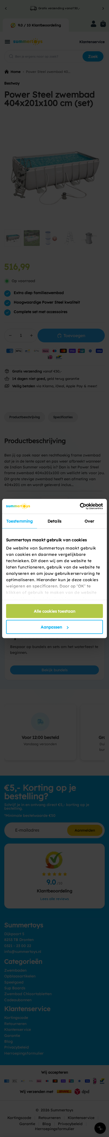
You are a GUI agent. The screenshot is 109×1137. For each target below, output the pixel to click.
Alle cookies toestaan (54, 610)
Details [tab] (54, 520)
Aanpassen (51, 627)
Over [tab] (89, 520)
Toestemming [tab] (19, 520)
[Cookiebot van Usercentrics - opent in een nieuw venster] (80, 506)
